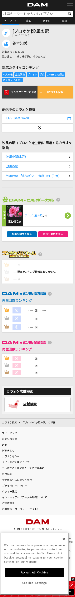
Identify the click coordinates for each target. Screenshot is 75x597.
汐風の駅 (12, 166)
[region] (34, 564)
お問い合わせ (9, 439)
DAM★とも (8, 450)
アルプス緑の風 (33, 215)
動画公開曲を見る (22, 234)
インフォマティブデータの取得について (24, 497)
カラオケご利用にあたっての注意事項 (23, 468)
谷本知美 (20, 43)
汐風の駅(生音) (16, 156)
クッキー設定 (9, 491)
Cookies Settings (34, 583)
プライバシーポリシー (14, 486)
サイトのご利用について (16, 462)
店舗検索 (30, 404)
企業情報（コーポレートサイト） (21, 509)
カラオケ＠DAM (11, 456)
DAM (4, 445)
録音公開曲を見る (53, 234)
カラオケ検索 (9, 422)
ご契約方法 (8, 503)
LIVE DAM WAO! (17, 118)
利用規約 (7, 474)
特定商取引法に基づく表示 (17, 480)
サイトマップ (9, 433)
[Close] (63, 539)
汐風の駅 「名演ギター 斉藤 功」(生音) (32, 175)
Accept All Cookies (34, 572)
